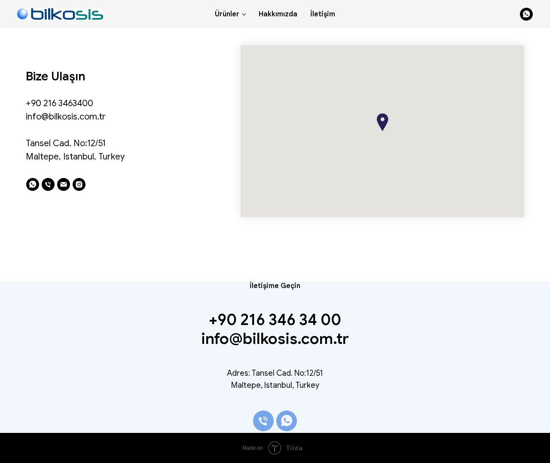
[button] (382, 122)
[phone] (48, 184)
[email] (63, 184)
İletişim (322, 14)
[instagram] (79, 184)
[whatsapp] (526, 14)
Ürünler (227, 14)
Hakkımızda (278, 14)
